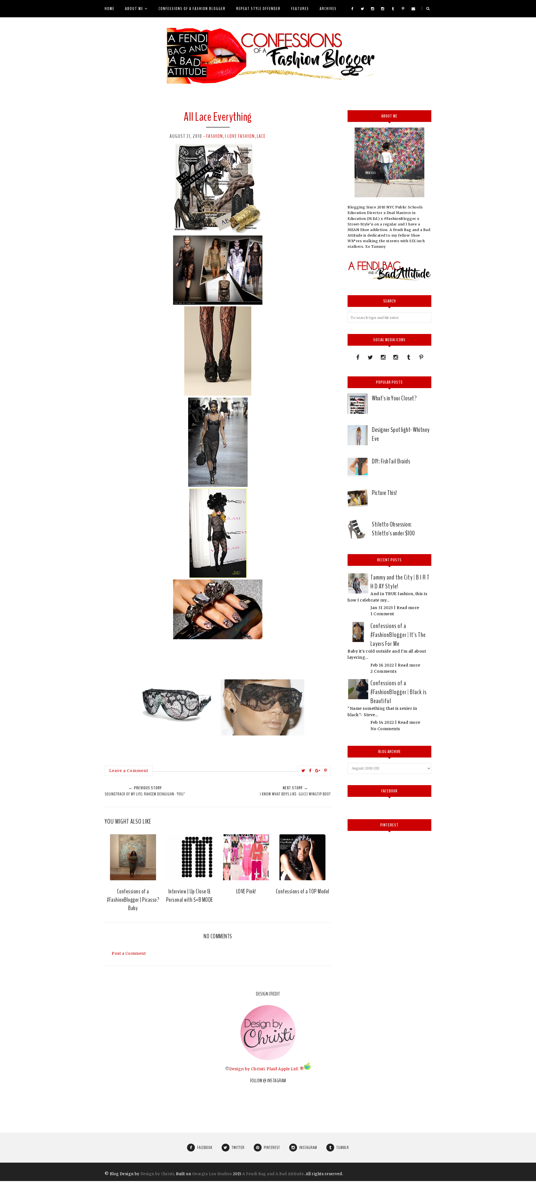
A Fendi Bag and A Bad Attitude (273, 1174)
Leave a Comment (128, 770)
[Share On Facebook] (310, 771)
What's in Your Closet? (394, 398)
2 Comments (383, 671)
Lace (261, 136)
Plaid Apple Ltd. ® (285, 1068)
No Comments (385, 728)
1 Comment (382, 613)
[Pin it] (325, 771)
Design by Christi (247, 1068)
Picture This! (384, 492)
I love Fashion (240, 136)
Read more (408, 607)
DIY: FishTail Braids (391, 461)
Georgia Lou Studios (212, 1174)
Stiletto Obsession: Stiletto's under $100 (393, 529)
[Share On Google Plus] (317, 771)
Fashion (214, 136)
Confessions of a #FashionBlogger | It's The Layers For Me (398, 634)
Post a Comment (129, 953)
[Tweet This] (303, 771)
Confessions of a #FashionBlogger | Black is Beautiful (398, 692)
